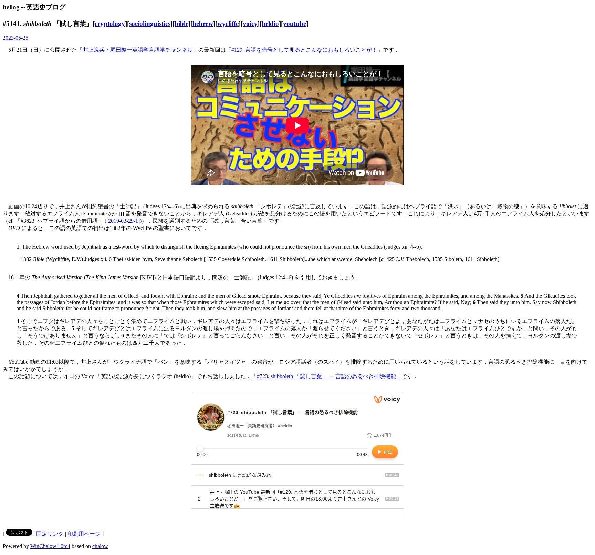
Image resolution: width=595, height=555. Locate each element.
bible (181, 23)
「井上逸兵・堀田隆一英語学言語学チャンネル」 (137, 50)
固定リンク (50, 534)
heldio (270, 23)
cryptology (110, 23)
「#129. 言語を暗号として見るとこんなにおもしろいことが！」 (304, 50)
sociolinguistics (149, 23)
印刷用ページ (84, 534)
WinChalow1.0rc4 (50, 546)
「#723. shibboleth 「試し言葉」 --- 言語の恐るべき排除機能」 (326, 376)
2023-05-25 (15, 38)
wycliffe (228, 23)
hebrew (202, 23)
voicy (250, 23)
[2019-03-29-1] (123, 221)
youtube (294, 23)
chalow (100, 546)
